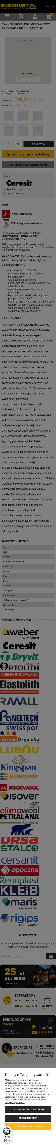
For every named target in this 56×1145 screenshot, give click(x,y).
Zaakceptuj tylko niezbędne (28, 1110)
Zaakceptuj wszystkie (28, 1126)
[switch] (7, 1140)
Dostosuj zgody (28, 1118)
